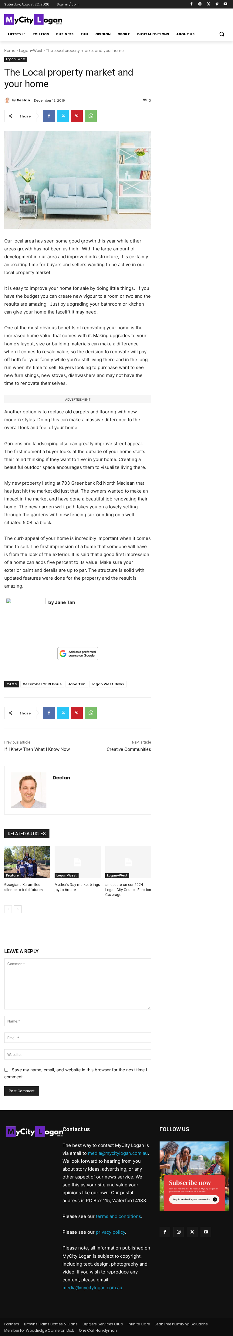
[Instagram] (200, 4)
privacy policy (110, 1232)
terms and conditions (118, 1216)
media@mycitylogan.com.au (118, 1153)
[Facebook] (191, 4)
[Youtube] (225, 4)
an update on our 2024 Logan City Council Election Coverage (128, 890)
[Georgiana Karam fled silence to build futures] (27, 862)
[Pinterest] (77, 116)
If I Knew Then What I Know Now (37, 749)
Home (9, 50)
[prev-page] (8, 909)
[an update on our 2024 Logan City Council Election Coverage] (128, 862)
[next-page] (18, 909)
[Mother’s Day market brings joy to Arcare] (77, 862)
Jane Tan (77, 684)
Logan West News (108, 684)
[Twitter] (208, 4)
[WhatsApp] (91, 116)
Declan (23, 100)
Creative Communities (129, 749)
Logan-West (30, 50)
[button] (221, 34)
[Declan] (8, 100)
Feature (12, 875)
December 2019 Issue (42, 684)
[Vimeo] (216, 4)
